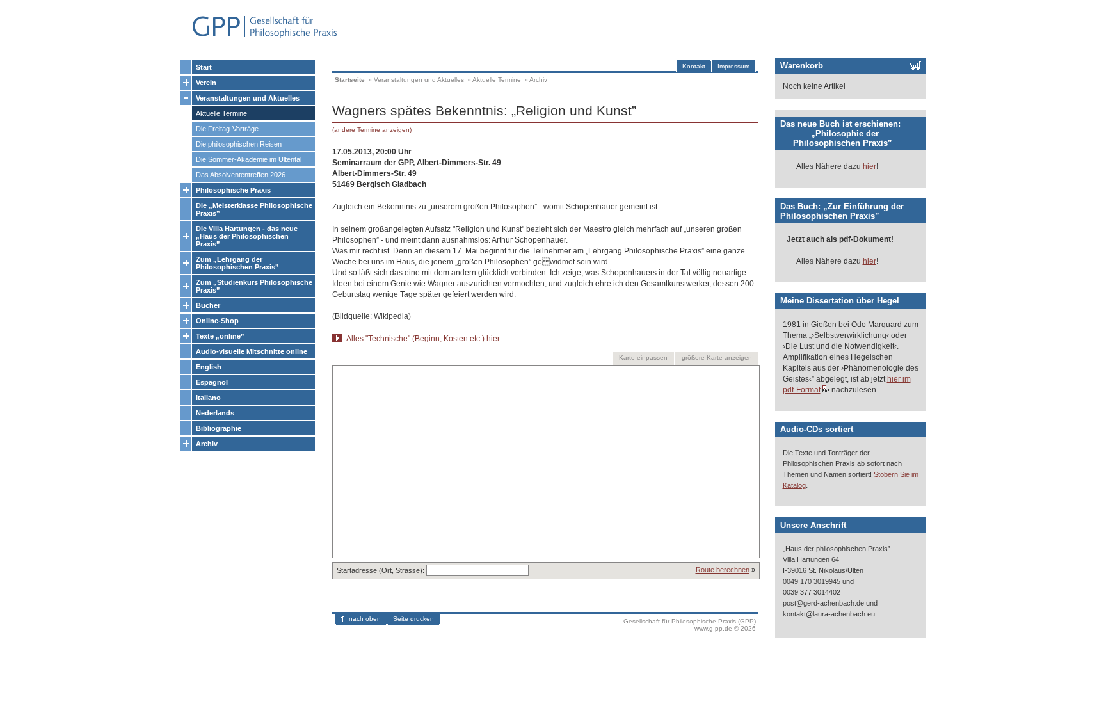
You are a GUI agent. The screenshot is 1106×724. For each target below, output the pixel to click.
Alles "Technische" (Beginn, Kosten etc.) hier (423, 338)
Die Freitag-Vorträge (227, 129)
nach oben (365, 618)
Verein (206, 82)
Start (204, 67)
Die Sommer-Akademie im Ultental (248, 159)
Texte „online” (220, 336)
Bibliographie (218, 428)
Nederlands (215, 413)
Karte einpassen (643, 357)
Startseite (350, 79)
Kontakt (693, 66)
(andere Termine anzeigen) (372, 129)
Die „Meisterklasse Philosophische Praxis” (254, 209)
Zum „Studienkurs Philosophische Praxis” (254, 286)
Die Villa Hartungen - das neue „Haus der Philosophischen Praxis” (247, 236)
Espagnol (212, 382)
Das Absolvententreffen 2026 (240, 175)
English (208, 367)
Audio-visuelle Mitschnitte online (251, 351)
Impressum (733, 66)
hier (869, 166)
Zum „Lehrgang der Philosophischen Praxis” (237, 263)
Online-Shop (217, 321)
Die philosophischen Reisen (239, 144)
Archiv (207, 443)
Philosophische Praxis (233, 190)
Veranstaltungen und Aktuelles (248, 98)
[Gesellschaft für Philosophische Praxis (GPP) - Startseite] (259, 36)
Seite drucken (413, 618)
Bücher (208, 305)
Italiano (208, 397)
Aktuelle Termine (221, 113)
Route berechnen (722, 570)
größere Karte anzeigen (717, 357)
